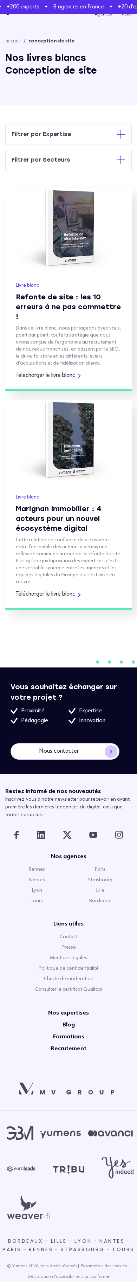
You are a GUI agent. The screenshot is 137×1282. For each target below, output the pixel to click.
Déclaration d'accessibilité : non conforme (68, 1277)
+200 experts (22, 7)
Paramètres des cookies (104, 1266)
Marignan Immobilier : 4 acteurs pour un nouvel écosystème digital (59, 518)
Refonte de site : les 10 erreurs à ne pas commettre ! (68, 307)
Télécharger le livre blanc (45, 375)
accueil (13, 41)
